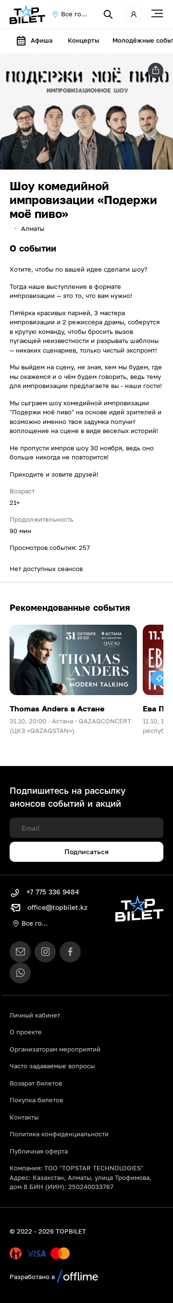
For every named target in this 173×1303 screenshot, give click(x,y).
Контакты (24, 1117)
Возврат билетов (36, 1083)
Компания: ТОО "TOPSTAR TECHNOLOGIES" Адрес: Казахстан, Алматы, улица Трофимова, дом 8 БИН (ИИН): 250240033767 (80, 1177)
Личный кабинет (35, 1015)
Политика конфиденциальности (59, 1134)
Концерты (83, 40)
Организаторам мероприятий (55, 1049)
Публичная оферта (39, 1151)
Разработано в (33, 1276)
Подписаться (86, 851)
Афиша (41, 40)
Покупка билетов (36, 1100)
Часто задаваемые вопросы (52, 1066)
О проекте (26, 1032)
